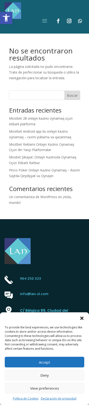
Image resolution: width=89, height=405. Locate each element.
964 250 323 (30, 278)
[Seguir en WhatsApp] (79, 21)
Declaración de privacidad (58, 398)
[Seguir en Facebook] (58, 21)
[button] (6, 18)
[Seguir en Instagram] (69, 21)
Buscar (72, 95)
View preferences (44, 388)
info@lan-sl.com (34, 293)
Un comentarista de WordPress (33, 197)
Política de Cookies (25, 398)
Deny (44, 375)
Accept (44, 362)
